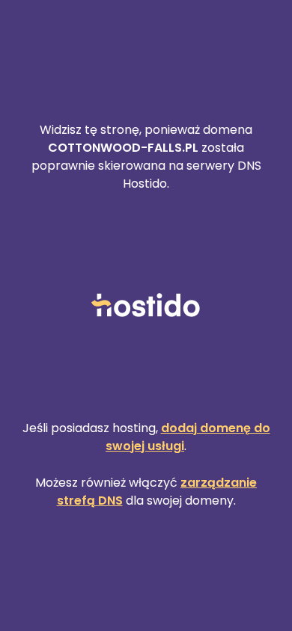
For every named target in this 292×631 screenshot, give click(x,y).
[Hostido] (146, 306)
